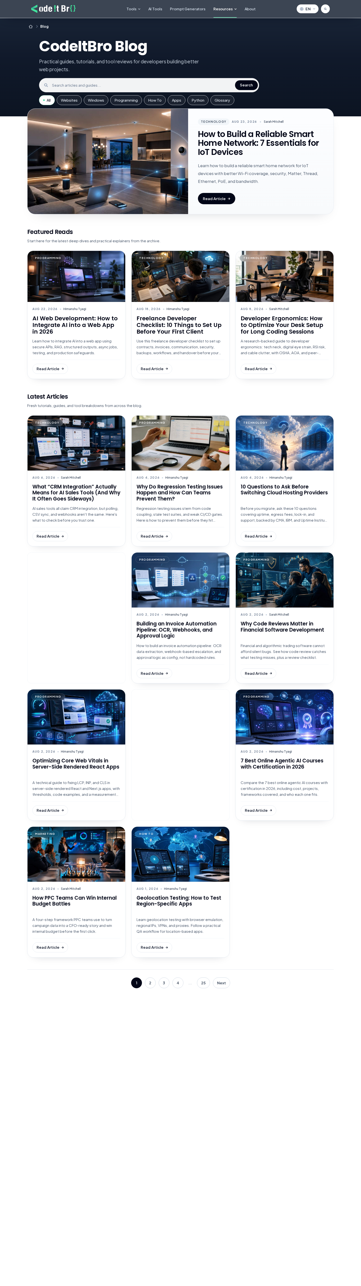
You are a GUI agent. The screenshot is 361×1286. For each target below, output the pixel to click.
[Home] (30, 26)
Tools (131, 8)
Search (246, 84)
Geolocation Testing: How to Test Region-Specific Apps (179, 900)
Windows (96, 100)
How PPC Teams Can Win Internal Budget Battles (74, 900)
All (49, 100)
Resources (223, 8)
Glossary (222, 100)
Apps (176, 100)
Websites (69, 100)
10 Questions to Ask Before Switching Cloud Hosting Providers (284, 489)
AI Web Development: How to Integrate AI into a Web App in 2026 (75, 325)
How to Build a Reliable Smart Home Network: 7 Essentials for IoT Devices (258, 143)
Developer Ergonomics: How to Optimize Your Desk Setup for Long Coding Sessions (282, 325)
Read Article (214, 198)
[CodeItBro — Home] (53, 9)
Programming (126, 100)
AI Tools (155, 8)
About (250, 8)
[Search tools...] (325, 8)
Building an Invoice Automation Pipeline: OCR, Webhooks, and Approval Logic (177, 629)
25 (203, 982)
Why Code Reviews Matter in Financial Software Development (282, 626)
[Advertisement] (76, 617)
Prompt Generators (187, 8)
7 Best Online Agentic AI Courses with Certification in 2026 (282, 763)
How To (155, 100)
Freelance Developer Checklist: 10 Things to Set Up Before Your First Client (179, 325)
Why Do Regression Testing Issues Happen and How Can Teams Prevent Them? (180, 492)
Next (221, 982)
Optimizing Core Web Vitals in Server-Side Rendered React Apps (75, 763)
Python (198, 100)
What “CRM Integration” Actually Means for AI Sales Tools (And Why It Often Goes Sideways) (76, 492)
